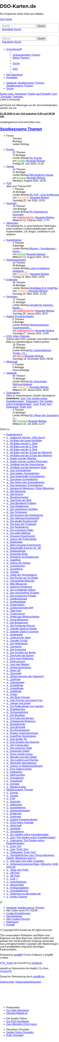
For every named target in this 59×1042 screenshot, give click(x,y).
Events (10, 149)
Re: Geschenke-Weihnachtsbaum (30, 383)
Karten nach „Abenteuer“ (13, 94)
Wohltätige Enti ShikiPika (43, 288)
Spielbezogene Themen (21, 129)
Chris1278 (6, 971)
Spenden (18, 96)
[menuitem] (26, 55)
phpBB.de (38, 976)
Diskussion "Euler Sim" (19, 407)
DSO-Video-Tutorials (18, 336)
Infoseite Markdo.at (16, 1013)
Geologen (11, 296)
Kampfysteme (14, 240)
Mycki (20, 356)
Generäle (11, 203)
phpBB (18, 955)
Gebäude (11, 373)
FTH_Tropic (6, 963)
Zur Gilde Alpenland (17, 1010)
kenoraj (21, 177)
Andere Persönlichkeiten (20, 316)
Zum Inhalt (6, 19)
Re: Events (35, 158)
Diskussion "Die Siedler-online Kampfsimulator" (29, 402)
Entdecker (12, 279)
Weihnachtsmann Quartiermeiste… (31, 326)
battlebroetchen (26, 217)
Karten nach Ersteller (39, 94)
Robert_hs (23, 387)
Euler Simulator (15, 1035)
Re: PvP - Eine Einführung (44, 194)
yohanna (22, 421)
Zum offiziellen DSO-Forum (21, 1024)
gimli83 (21, 160)
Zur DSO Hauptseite (17, 1021)
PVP (8, 183)
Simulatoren (13, 392)
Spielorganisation (16, 259)
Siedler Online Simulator (20, 1032)
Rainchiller (23, 197)
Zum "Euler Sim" (43, 404)
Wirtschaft (11, 361)
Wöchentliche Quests (41, 175)
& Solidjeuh (35, 963)
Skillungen (12, 223)
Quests (10, 166)
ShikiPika (22, 291)
